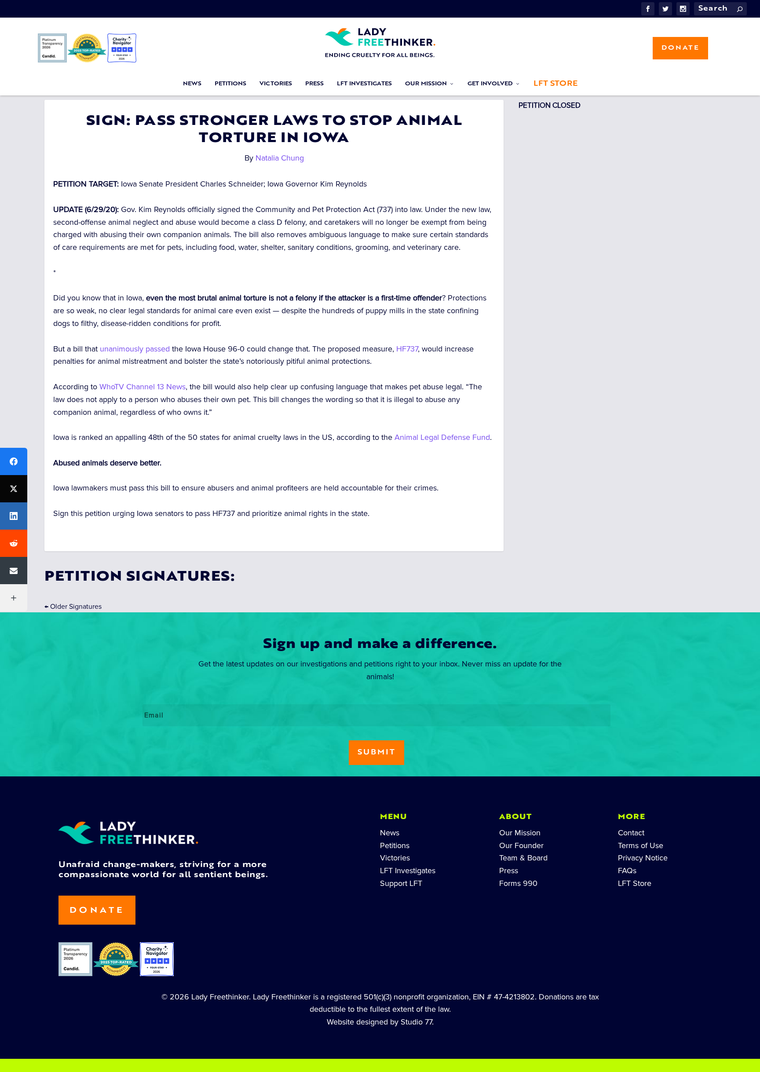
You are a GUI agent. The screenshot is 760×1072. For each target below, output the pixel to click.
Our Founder (521, 845)
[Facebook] (13, 461)
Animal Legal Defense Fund (442, 437)
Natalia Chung (280, 158)
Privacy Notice (643, 858)
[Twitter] (13, 488)
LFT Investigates (364, 84)
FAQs (627, 870)
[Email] (13, 570)
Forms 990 (518, 883)
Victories (275, 84)
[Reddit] (13, 543)
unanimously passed (135, 349)
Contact (631, 833)
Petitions (230, 84)
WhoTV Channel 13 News (142, 386)
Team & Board (523, 858)
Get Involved (490, 84)
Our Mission (426, 84)
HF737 (407, 349)
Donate (680, 48)
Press (314, 84)
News (192, 84)
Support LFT (401, 883)
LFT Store (555, 84)
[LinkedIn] (13, 516)
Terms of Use (640, 845)
